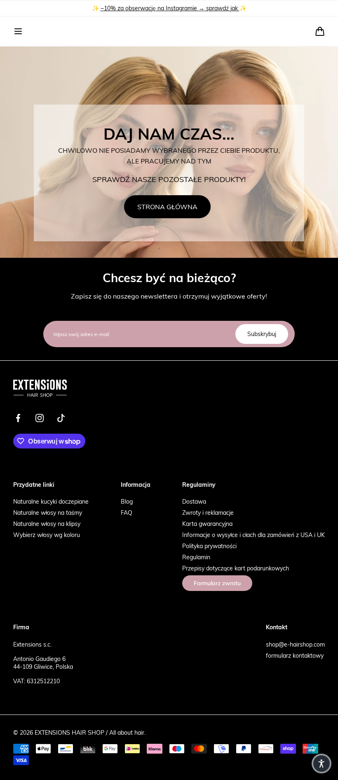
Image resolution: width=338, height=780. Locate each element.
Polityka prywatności (209, 546)
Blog (127, 501)
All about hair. (127, 732)
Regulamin (196, 557)
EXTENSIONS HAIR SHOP (69, 732)
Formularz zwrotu (217, 583)
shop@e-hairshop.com (295, 644)
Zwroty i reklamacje (208, 512)
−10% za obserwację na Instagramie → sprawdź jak (170, 8)
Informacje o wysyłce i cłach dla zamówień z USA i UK (253, 535)
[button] (18, 31)
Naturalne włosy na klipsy (46, 524)
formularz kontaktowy (295, 655)
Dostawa (194, 501)
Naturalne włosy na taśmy (47, 512)
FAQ (126, 512)
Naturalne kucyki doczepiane (51, 501)
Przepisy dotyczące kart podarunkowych (235, 568)
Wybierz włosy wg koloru (46, 535)
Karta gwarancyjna (207, 524)
